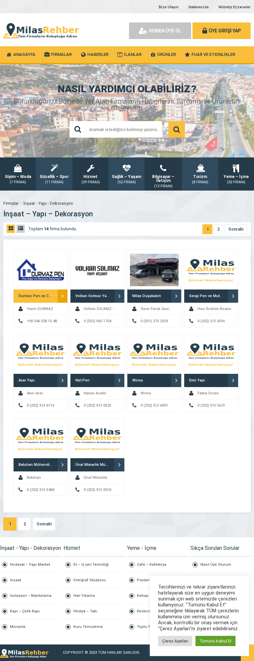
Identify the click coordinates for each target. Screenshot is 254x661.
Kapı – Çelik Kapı (25, 611)
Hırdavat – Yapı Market (30, 564)
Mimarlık (17, 627)
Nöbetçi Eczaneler (235, 7)
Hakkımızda (199, 7)
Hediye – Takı (85, 611)
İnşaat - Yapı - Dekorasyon (48, 203)
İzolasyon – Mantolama (31, 596)
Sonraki (235, 229)
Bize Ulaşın (169, 7)
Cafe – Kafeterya (151, 564)
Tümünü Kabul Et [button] (215, 641)
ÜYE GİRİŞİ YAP (225, 30)
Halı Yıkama (84, 596)
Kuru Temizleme (88, 627)
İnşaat (15, 580)
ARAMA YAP (176, 129)
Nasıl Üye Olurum (215, 564)
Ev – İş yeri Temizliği (91, 564)
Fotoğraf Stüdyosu (89, 580)
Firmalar (11, 203)
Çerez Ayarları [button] (175, 641)
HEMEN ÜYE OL (165, 30)
